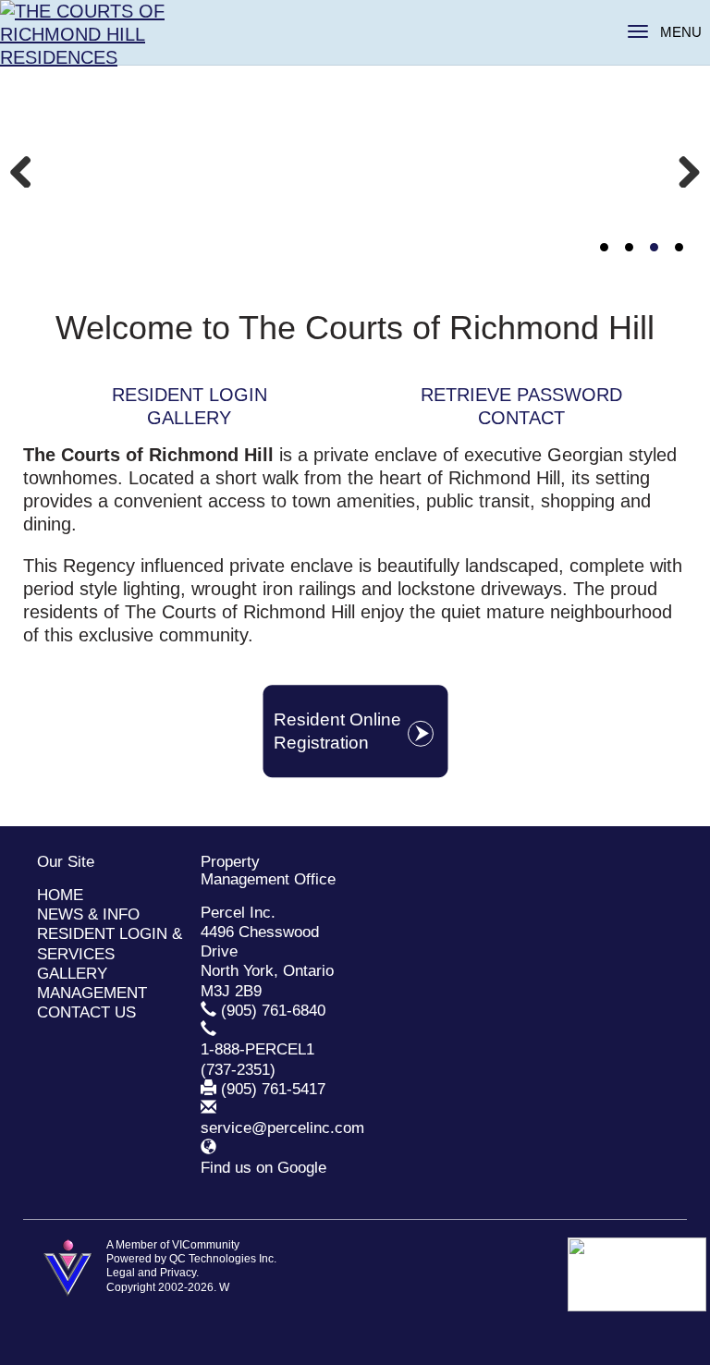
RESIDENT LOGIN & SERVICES (109, 943)
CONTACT (521, 418)
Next (682, 169)
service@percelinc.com (282, 1128)
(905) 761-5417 (273, 1089)
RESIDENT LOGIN (189, 394)
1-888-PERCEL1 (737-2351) (257, 1059)
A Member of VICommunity (172, 1244)
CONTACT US (86, 1012)
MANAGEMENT (92, 993)
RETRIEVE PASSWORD (521, 394)
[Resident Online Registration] (355, 772)
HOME (60, 895)
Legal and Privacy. (152, 1272)
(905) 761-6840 (273, 1010)
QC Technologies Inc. (222, 1258)
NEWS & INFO (88, 914)
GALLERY (189, 418)
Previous (27, 169)
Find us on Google (263, 1167)
